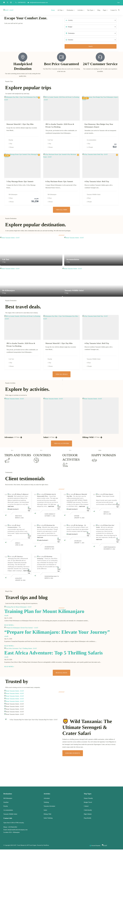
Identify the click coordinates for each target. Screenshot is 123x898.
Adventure (8, 437)
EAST (14, 845)
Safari (45, 437)
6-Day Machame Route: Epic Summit (59, 181)
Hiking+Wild (87, 437)
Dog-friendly (87, 818)
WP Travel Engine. (32, 845)
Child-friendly (88, 810)
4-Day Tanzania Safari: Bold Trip (97, 181)
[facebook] (4, 2)
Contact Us (113, 10)
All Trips (59, 10)
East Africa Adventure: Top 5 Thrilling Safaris (53, 653)
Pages (104, 10)
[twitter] (7, 2)
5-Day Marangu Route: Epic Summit (19, 181)
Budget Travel (88, 802)
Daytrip (11, 140)
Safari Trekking (48, 818)
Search (90, 46)
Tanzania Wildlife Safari (93, 194)
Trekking (46, 802)
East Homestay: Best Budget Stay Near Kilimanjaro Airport (99, 125)
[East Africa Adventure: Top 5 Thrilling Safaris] (20, 648)
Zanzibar (5, 802)
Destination (70, 10)
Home (53, 10)
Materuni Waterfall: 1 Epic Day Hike (20, 124)
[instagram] (11, 2)
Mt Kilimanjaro (13, 194)
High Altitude (88, 814)
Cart (118, 2)
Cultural (86, 806)
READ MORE (8, 625)
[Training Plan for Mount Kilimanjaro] (18, 607)
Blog (98, 10)
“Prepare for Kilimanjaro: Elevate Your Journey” (57, 632)
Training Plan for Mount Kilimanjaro (44, 611)
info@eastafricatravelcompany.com (39, 2)
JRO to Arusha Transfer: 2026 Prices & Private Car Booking (59, 125)
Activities (80, 10)
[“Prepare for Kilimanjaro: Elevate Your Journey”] (21, 627)
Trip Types (90, 10)
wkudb (6, 615)
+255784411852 (12, 827)
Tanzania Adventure (49, 806)
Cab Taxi (50, 140)
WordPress (46, 845)
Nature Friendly (88, 798)
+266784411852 (21, 2)
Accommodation (91, 140)
